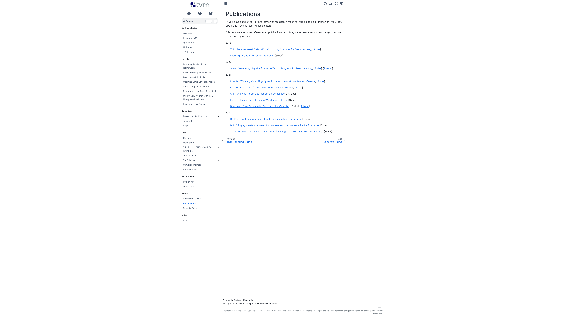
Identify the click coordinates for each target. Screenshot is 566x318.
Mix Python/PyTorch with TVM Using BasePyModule (198, 98)
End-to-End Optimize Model (197, 72)
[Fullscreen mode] (336, 3)
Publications (189, 203)
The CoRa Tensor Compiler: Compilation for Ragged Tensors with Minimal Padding (276, 131)
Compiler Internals (192, 165)
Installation (188, 142)
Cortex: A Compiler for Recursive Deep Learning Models (261, 87)
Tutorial (328, 68)
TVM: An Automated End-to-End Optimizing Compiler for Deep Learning (270, 49)
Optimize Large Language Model (199, 82)
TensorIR (187, 121)
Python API (188, 181)
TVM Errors (188, 52)
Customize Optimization (195, 77)
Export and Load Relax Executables (200, 91)
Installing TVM (190, 38)
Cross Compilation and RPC (196, 86)
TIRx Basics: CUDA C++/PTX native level (197, 149)
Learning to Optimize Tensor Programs (251, 55)
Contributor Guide (192, 198)
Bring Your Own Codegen (195, 104)
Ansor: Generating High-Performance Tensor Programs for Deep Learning (271, 68)
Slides (316, 49)
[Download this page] (331, 3)
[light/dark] (341, 3)
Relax (185, 125)
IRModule (187, 47)
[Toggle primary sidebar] (226, 3)
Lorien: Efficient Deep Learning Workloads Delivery (258, 99)
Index (186, 220)
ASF (379, 307)
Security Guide (190, 208)
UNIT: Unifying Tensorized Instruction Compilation (258, 93)
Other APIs (188, 186)
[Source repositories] (325, 3)
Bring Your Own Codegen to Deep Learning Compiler (259, 106)
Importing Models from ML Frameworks (196, 66)
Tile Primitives (190, 160)
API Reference (190, 169)
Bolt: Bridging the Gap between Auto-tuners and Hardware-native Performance (274, 125)
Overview (187, 33)
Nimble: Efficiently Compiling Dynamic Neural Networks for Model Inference (272, 81)
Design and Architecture (195, 116)
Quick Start (188, 42)
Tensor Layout (190, 155)
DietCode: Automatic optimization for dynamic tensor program (265, 118)
